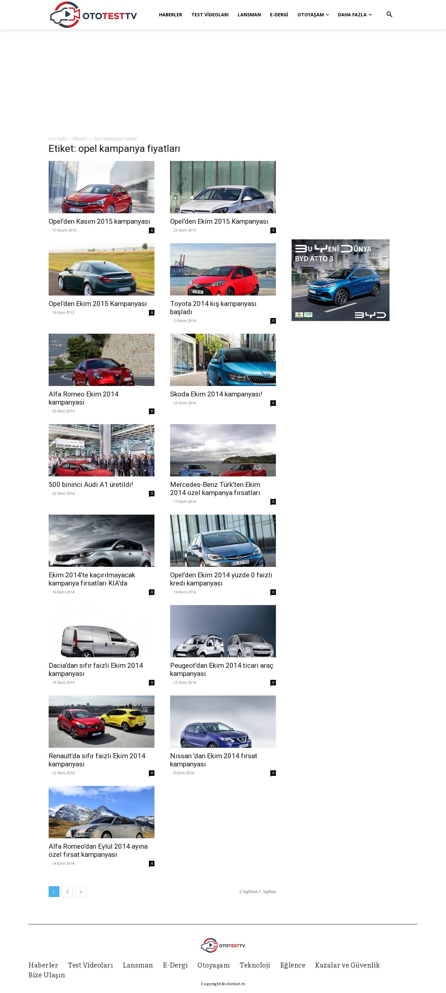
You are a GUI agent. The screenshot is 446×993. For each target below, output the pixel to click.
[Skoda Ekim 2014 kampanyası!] (223, 360)
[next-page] (81, 891)
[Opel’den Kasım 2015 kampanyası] (101, 187)
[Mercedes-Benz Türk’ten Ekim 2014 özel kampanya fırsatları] (223, 450)
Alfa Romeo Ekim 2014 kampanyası (84, 398)
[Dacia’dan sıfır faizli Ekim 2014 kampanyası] (101, 631)
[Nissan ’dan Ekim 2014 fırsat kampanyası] (223, 722)
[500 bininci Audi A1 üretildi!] (101, 450)
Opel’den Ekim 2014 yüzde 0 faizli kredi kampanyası (221, 579)
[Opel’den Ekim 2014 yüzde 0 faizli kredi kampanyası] (223, 541)
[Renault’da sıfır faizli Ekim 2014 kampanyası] (101, 722)
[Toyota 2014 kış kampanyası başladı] (223, 269)
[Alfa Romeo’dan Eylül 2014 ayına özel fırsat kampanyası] (101, 812)
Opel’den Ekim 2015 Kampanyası (219, 221)
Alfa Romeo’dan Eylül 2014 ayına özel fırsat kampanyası (98, 850)
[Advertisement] (223, 83)
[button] (389, 15)
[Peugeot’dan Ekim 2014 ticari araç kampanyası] (223, 631)
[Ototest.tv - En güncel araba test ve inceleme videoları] (94, 14)
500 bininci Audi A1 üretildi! (91, 484)
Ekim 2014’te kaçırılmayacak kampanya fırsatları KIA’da (92, 579)
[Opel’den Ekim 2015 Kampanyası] (223, 187)
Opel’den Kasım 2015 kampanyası (99, 221)
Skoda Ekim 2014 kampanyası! (216, 394)
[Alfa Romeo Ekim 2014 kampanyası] (101, 360)
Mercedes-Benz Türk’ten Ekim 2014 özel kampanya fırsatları (215, 489)
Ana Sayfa (58, 138)
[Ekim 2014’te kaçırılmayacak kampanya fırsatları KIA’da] (101, 541)
